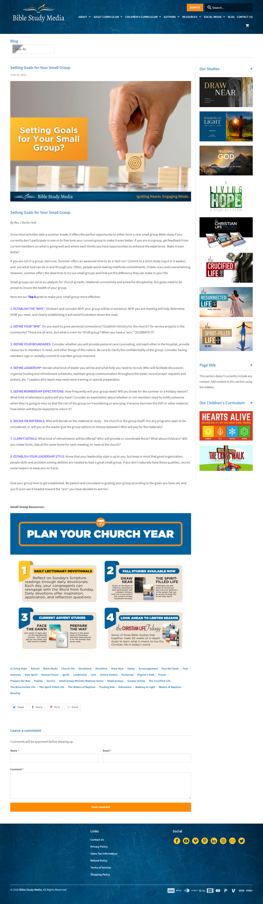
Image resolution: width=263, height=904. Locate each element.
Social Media (213, 17)
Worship (15, 693)
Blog (231, 17)
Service (50, 681)
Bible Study (50, 669)
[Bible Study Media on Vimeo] (195, 841)
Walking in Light (145, 687)
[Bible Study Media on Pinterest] (204, 841)
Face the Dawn (170, 669)
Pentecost (127, 675)
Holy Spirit (31, 675)
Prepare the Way (20, 681)
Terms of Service (100, 868)
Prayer (162, 675)
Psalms (38, 681)
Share (39, 707)
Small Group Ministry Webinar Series (81, 681)
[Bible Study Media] (39, 17)
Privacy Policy (99, 847)
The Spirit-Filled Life (51, 687)
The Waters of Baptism (81, 687)
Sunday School (136, 681)
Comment (17, 769)
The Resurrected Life (23, 687)
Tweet (20, 707)
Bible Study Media (30, 890)
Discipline (101, 669)
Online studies (109, 675)
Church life (68, 669)
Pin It (57, 707)
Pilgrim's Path (146, 675)
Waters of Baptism (170, 687)
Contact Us (245, 17)
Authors (170, 17)
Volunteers (125, 687)
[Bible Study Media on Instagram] (223, 841)
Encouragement (148, 669)
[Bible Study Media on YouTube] (186, 841)
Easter (131, 669)
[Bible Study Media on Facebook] (177, 841)
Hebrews (15, 675)
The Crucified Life (160, 681)
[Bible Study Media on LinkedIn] (214, 841)
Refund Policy (98, 861)
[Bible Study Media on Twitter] (241, 841)
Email (75, 707)
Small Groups (115, 681)
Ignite (65, 675)
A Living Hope (18, 669)
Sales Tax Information (104, 854)
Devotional (85, 669)
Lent (93, 675)
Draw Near (117, 669)
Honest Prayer (50, 675)
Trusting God (107, 687)
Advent (35, 669)
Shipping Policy (100, 875)
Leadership (80, 675)
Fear (185, 669)
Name (14, 751)
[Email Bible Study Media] (232, 841)
